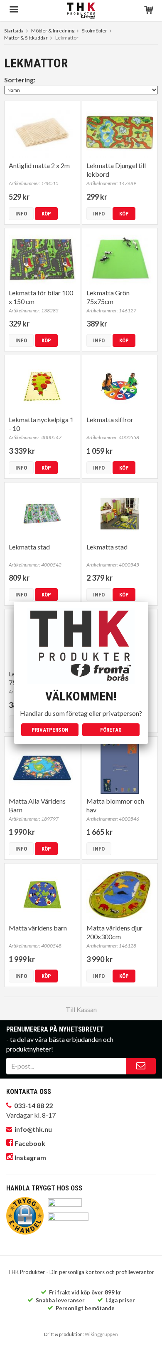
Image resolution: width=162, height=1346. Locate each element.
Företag (111, 730)
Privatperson (50, 730)
